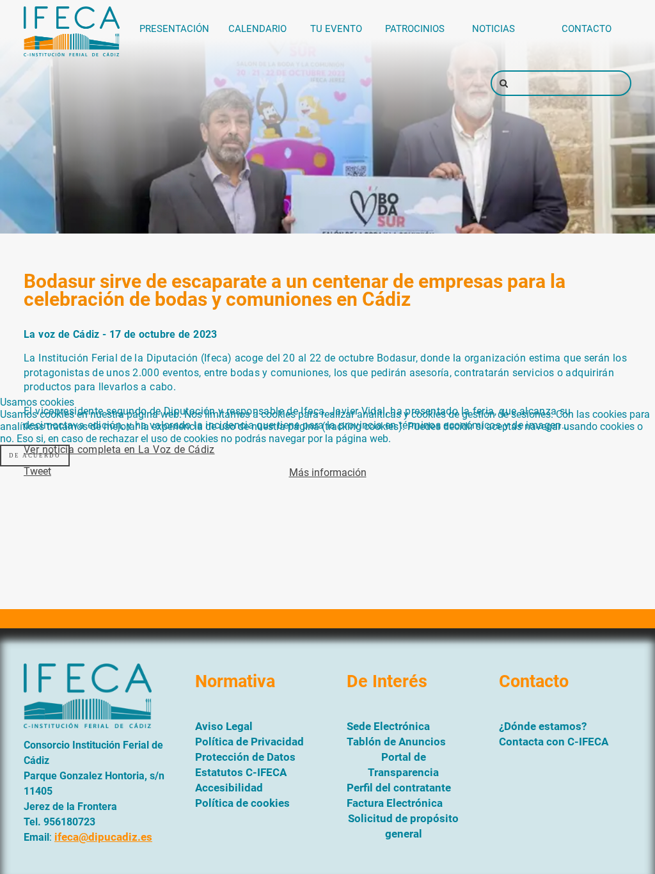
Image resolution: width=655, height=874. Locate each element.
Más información (328, 472)
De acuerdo (35, 455)
